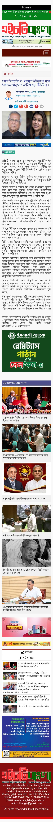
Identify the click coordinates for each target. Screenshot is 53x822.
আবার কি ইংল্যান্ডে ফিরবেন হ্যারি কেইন (33, 706)
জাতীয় (11, 73)
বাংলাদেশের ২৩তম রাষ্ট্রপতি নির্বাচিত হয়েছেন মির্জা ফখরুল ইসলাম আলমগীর (25, 457)
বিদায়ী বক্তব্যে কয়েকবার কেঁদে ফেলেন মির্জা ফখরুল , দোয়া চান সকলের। (26, 571)
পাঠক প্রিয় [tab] (28, 658)
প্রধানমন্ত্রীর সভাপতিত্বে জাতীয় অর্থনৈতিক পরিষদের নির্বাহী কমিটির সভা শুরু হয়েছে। (25, 609)
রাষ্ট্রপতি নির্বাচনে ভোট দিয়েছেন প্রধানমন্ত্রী (21, 535)
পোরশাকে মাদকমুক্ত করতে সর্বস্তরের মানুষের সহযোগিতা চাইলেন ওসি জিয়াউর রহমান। (34, 675)
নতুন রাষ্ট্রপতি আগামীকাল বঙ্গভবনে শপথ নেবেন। (24, 498)
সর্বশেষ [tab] (28, 652)
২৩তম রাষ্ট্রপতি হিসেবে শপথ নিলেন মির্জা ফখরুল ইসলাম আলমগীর (25, 419)
